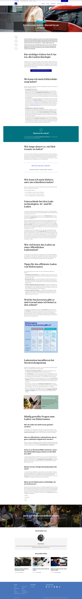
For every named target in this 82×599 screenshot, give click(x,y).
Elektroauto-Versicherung (35, 105)
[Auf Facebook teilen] (15, 37)
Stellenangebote (16, 588)
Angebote (43, 3)
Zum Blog (43, 406)
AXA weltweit (32, 586)
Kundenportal (53, 3)
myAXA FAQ (23, 593)
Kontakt (15, 586)
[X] (52, 587)
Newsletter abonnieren (17, 593)
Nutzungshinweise (46, 597)
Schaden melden (24, 586)
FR (16, 597)
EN (19, 597)
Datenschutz (51, 597)
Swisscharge (26, 475)
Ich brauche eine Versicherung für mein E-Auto (41, 70)
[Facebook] (47, 587)
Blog (65, 3)
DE (14, 597)
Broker (15, 590)
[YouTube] (54, 587)
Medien (23, 588)
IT (17, 597)
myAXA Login (24, 590)
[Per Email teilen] (15, 48)
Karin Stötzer (42, 30)
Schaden (47, 3)
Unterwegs (41, 21)
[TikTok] (60, 587)
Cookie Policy (56, 597)
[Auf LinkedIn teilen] (15, 40)
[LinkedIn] (57, 587)
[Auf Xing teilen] (15, 44)
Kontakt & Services (60, 3)
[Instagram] (49, 587)
